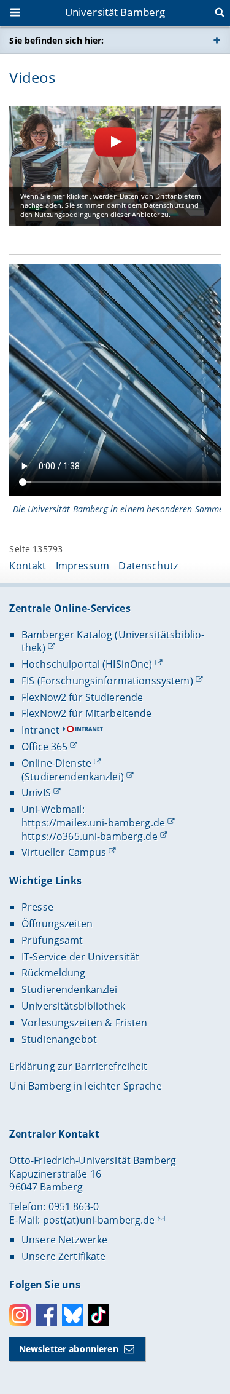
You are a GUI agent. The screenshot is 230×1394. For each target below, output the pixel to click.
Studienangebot (59, 1039)
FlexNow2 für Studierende (82, 697)
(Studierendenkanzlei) (72, 776)
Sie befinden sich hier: (56, 40)
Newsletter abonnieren (68, 1349)
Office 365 (44, 746)
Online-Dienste (56, 763)
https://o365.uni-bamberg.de (89, 836)
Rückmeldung (53, 973)
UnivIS (36, 792)
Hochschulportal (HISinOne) (87, 664)
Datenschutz (148, 565)
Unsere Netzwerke (64, 1239)
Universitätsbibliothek (73, 1006)
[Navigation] (16, 13)
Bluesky (72, 1315)
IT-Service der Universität (80, 957)
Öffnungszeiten (57, 923)
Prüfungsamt (52, 940)
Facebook (46, 1315)
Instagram (20, 1315)
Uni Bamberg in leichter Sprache (85, 1086)
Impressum (82, 565)
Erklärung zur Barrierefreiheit (78, 1066)
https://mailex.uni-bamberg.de (93, 823)
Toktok (98, 1315)
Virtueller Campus (63, 852)
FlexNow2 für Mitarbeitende (86, 713)
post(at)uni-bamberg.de (99, 1220)
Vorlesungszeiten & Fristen (84, 1022)
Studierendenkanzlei (69, 989)
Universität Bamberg (115, 12)
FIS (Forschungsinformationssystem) (107, 680)
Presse (37, 907)
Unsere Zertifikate (63, 1256)
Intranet (40, 730)
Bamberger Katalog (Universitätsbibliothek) (112, 641)
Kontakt (27, 565)
